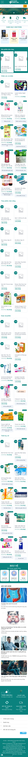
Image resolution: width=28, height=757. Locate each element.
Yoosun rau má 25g (20, 424)
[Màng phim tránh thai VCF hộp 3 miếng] (7, 85)
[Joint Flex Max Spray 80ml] (20, 444)
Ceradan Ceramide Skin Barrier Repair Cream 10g (20, 377)
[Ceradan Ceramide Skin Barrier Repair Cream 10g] (20, 369)
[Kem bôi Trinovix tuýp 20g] (7, 276)
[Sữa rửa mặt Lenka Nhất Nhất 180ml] (7, 325)
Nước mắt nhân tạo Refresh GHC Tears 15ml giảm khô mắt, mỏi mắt (20, 526)
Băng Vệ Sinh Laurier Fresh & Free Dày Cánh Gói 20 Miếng (6, 115)
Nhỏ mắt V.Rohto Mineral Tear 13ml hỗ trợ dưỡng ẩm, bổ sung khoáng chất (21, 478)
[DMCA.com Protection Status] (23, 733)
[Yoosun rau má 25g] (20, 416)
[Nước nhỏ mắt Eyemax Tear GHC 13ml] (7, 543)
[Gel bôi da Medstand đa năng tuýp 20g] (7, 369)
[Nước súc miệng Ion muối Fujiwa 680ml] (20, 107)
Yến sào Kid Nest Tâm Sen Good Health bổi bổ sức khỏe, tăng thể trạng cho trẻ (7, 139)
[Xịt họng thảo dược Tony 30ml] (7, 470)
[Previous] (1, 37)
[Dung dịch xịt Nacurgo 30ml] (20, 347)
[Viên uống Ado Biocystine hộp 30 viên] (7, 58)
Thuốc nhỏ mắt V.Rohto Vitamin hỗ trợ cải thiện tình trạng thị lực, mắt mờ (6, 502)
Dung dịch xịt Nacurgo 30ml (20, 355)
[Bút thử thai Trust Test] (7, 444)
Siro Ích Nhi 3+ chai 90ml (6, 306)
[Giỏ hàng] (25, 2)
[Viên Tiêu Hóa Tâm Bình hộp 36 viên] (7, 254)
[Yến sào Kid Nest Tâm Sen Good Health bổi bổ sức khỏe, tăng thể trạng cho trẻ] (7, 131)
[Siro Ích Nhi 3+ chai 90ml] (7, 298)
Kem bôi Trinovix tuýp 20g (7, 284)
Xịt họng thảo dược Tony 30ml (6, 478)
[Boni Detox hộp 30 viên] (7, 232)
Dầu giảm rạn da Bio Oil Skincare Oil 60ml (20, 333)
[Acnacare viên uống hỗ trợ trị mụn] (20, 180)
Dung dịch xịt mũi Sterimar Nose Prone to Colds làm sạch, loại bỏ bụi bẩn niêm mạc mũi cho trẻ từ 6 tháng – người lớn (21, 551)
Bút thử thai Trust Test (7, 452)
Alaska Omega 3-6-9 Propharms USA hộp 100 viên (20, 306)
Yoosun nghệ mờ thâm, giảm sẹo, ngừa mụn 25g (6, 425)
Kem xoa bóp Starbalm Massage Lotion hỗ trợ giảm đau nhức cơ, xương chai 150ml (7, 526)
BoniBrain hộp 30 (19, 240)
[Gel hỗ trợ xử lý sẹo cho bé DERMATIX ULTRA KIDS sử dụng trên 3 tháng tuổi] (20, 131)
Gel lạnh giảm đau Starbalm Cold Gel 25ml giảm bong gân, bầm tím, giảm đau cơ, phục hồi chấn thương (21, 502)
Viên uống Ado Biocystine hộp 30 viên (6, 67)
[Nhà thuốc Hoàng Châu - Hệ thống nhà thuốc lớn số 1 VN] (14, 2)
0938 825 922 (9, 752)
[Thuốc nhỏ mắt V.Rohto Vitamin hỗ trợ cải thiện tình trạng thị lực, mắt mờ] (7, 494)
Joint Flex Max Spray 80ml (20, 453)
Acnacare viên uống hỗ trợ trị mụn (20, 188)
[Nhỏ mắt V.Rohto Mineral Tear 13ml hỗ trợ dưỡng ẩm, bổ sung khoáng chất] (20, 470)
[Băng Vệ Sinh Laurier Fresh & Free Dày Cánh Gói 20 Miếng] (7, 107)
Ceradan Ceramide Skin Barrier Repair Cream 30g (6, 399)
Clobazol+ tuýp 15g (20, 399)
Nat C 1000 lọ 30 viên (21, 66)
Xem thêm (4, 580)
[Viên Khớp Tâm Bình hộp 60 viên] (20, 254)
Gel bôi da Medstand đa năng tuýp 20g (6, 377)
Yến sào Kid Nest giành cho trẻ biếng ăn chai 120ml (6, 188)
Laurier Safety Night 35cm (20, 93)
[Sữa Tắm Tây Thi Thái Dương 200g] (7, 347)
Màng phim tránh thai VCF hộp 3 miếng (7, 93)
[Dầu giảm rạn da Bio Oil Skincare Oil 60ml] (20, 325)
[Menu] (2, 2)
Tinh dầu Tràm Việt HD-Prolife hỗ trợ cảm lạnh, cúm (20, 165)
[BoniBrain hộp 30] (20, 232)
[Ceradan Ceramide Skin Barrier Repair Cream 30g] (7, 391)
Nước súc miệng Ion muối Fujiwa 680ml (20, 115)
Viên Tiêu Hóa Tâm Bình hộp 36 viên (6, 262)
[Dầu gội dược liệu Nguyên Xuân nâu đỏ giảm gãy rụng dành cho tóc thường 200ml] (7, 156)
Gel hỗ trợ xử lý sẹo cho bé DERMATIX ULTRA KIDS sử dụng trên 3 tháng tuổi (20, 139)
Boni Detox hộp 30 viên (6, 240)
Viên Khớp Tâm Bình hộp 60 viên (20, 262)
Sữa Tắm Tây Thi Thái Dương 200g (6, 355)
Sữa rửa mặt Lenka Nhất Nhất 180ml (6, 333)
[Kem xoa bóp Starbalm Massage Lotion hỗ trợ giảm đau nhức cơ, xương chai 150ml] (7, 517)
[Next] (26, 37)
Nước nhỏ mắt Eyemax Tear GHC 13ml (6, 551)
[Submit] (25, 6)
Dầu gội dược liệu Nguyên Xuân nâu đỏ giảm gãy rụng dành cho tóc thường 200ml (7, 165)
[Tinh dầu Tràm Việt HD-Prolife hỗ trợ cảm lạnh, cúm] (20, 156)
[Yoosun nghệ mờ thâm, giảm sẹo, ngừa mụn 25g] (7, 416)
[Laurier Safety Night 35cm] (20, 85)
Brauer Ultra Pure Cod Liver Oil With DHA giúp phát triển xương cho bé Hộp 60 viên (20, 284)
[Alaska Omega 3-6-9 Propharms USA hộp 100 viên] (20, 298)
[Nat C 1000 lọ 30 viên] (20, 58)
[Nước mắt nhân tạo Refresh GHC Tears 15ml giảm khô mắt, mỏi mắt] (20, 517)
